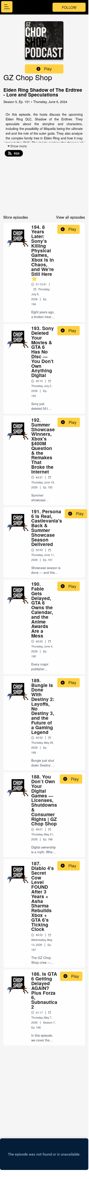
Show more (18, 146)
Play (48, 68)
